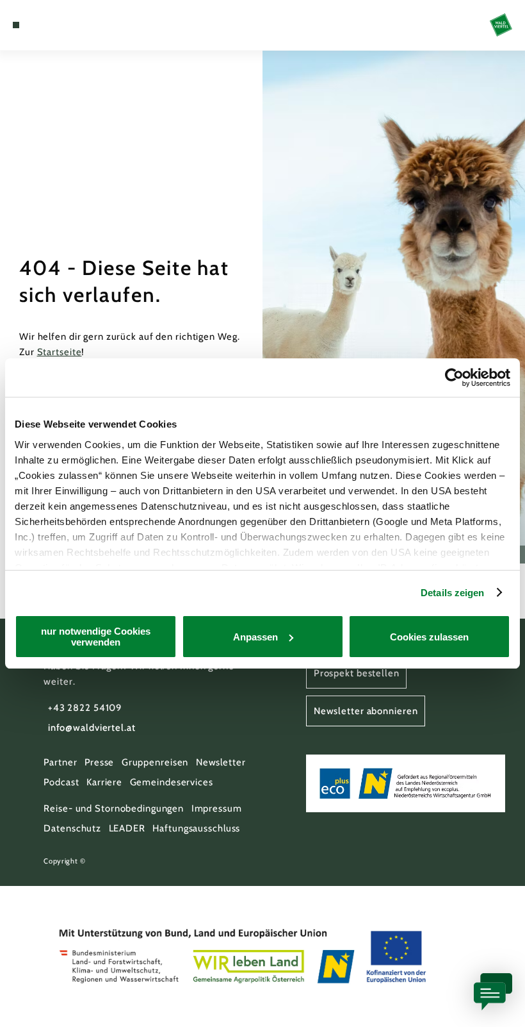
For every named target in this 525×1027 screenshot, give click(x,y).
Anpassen (255, 636)
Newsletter (221, 762)
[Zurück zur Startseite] (501, 24)
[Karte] (39, 25)
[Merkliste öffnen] (52, 25)
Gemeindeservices (171, 782)
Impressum (216, 808)
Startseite (59, 352)
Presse (99, 762)
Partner (60, 762)
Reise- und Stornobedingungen (114, 808)
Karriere (104, 782)
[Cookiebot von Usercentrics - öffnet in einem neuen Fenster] (454, 377)
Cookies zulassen (429, 636)
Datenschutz (72, 828)
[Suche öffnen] (64, 25)
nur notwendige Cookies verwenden (95, 636)
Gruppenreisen (155, 762)
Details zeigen (452, 592)
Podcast (61, 782)
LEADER (127, 828)
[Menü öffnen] (16, 25)
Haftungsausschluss (196, 828)
